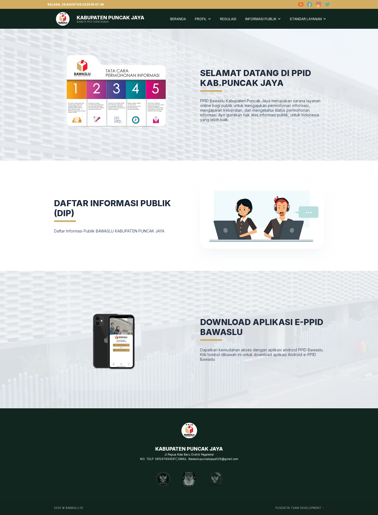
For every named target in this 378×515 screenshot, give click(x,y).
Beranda (178, 19)
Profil (201, 19)
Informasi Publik (260, 19)
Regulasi (228, 19)
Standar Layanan (306, 19)
